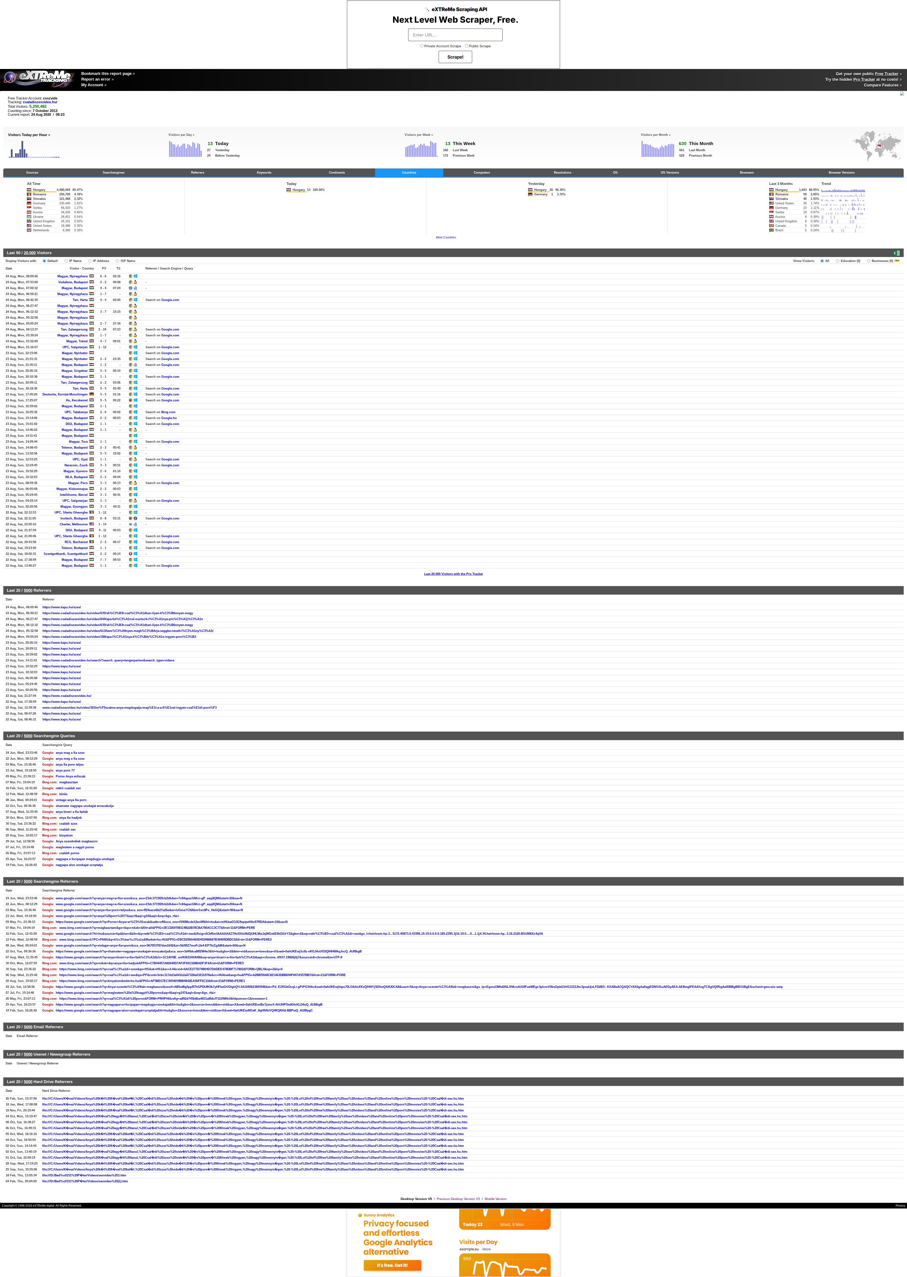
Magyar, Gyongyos (74, 506)
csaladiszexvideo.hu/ (40, 102)
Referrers (197, 172)
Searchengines (113, 172)
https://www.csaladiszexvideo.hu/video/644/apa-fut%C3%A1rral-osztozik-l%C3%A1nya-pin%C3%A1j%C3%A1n (123, 619)
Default (52, 261)
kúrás (63, 794)
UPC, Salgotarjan (75, 347)
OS (615, 172)
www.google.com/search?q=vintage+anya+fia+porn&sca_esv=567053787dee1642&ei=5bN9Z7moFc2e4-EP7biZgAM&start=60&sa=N (150, 945)
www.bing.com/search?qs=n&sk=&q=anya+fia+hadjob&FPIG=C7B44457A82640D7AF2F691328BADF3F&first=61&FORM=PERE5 (151, 963)
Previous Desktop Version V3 (458, 1199)
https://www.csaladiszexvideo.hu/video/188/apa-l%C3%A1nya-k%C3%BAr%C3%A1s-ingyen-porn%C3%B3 (119, 636)
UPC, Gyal (80, 459)
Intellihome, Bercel (74, 495)
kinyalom (66, 835)
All (826, 261)
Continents (337, 172)
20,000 (30, 252)
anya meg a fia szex (70, 752)
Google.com (170, 300)
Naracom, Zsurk (76, 465)
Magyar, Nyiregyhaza (72, 276)
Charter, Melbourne (74, 524)
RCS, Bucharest (76, 542)
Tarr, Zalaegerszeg (74, 329)
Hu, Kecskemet (77, 400)
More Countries (446, 237)
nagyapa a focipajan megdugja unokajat (85, 859)
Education (850, 261)
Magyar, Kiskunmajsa (72, 489)
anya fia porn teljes (70, 764)
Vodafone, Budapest (73, 282)
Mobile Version (496, 1199)
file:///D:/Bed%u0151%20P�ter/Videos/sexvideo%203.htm (84, 1175)
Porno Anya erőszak (70, 776)
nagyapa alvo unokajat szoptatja (79, 865)
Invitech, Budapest (74, 518)
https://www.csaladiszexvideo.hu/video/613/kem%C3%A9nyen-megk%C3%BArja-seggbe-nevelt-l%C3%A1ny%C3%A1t (128, 631)
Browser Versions (842, 172)
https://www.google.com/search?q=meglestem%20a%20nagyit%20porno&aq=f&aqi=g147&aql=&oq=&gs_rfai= (136, 992)
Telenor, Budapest (74, 447)
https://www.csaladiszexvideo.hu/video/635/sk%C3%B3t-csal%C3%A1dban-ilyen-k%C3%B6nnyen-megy (118, 613)
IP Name (74, 261)
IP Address (100, 261)
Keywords (264, 172)
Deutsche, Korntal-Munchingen (65, 394)
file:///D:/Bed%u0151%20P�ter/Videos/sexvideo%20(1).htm (85, 1181)
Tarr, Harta (80, 300)
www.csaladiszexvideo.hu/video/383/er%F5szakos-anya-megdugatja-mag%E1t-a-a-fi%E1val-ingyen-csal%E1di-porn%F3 (130, 707)
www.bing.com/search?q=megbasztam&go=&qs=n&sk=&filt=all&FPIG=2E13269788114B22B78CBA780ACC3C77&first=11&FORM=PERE (157, 928)
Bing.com (168, 412)
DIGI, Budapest (77, 424)
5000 (28, 590)
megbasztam (68, 782)
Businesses (882, 261)
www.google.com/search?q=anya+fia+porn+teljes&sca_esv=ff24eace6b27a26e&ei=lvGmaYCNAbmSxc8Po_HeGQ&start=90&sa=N (149, 910)
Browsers (747, 172)
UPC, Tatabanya (76, 412)
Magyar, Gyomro (76, 471)
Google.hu (169, 418)
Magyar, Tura (78, 441)
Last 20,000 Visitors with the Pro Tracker (453, 574)
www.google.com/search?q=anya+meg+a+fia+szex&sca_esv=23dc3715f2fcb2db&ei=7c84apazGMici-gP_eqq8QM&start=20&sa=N (149, 898)
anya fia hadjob (70, 817)
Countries (409, 172)
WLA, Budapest (76, 477)
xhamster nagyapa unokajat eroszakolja (85, 806)
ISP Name (127, 261)
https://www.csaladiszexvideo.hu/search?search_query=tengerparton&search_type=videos (108, 660)
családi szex (68, 823)
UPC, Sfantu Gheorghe (71, 512)
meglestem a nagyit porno (75, 847)
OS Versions (670, 172)
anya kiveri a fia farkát (72, 812)
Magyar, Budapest (75, 288)
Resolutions (562, 172)
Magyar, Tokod (77, 341)
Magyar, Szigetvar (75, 371)
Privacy (900, 1205)
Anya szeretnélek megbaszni (77, 841)
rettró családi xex (68, 788)
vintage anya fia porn (71, 800)
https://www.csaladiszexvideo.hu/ (67, 696)
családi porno (69, 853)
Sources (32, 172)
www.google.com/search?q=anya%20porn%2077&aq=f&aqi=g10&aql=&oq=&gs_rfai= (117, 916)
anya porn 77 (65, 770)
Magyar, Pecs (78, 483)
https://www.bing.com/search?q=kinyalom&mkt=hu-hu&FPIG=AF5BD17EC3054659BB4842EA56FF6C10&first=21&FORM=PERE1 (152, 981)
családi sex (67, 829)
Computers (482, 172)
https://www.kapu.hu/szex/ (62, 607)
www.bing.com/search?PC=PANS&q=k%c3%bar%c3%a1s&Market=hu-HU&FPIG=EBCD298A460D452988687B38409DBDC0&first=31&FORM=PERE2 (165, 939)
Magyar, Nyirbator (75, 353)
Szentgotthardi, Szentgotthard (66, 554)
